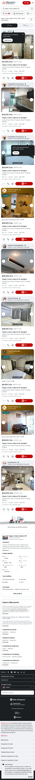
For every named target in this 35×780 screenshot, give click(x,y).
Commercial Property (21, 610)
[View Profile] (17, 32)
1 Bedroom (10, 648)
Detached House (22, 609)
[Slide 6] (15, 57)
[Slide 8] (19, 57)
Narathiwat (13, 640)
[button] (6, 550)
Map (26, 25)
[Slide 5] (14, 57)
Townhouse (5, 610)
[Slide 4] (15, 271)
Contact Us (4, 680)
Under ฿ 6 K (13, 632)
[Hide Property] (27, 37)
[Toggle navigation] (32, 3)
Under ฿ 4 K (5, 632)
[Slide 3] (14, 271)
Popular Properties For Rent (9, 760)
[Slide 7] (17, 57)
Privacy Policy (25, 770)
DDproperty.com (5, 723)
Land (3, 611)
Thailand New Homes (7, 752)
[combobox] (17, 8)
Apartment (12, 610)
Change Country (6, 684)
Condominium (14, 609)
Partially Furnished (17, 656)
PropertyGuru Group (7, 676)
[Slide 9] (20, 57)
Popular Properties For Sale (9, 756)
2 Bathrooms (6, 663)
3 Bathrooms (14, 663)
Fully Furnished (6, 656)
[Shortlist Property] (31, 37)
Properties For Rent (7, 748)
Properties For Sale (7, 744)
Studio (4, 648)
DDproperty (4, 740)
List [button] (10, 25)
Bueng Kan (5, 640)
